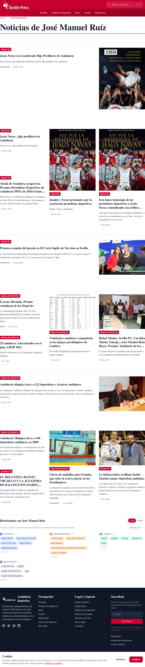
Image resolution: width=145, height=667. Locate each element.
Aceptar (136, 659)
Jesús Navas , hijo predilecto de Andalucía (20, 138)
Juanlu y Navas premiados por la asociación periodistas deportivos (70, 201)
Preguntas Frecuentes (121, 640)
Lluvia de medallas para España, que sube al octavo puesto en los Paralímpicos (70, 478)
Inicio (2, 17)
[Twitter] (8, 625)
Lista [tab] (132, 520)
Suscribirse (127, 621)
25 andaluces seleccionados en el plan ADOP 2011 (20, 345)
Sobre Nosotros (82, 602)
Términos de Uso (83, 618)
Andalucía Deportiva (61, 12)
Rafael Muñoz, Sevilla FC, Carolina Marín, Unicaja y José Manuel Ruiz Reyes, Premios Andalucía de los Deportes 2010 (122, 344)
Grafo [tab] (140, 520)
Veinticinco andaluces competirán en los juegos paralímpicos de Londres (71, 342)
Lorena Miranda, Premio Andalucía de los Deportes (17, 303)
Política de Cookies (83, 614)
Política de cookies (53, 663)
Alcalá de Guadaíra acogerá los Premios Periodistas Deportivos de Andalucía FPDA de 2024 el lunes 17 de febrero (22, 189)
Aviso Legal (80, 622)
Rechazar (121, 659)
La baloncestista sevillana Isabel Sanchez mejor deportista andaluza (121, 476)
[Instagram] (13, 625)
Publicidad (116, 636)
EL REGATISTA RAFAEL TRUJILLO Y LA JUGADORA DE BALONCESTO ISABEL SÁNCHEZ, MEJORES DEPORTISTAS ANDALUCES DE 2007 (23, 487)
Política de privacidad (129, 630)
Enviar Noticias (118, 644)
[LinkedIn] (19, 625)
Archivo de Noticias (48, 622)
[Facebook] (3, 625)
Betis (77, 12)
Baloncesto (100, 12)
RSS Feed (43, 626)
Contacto (79, 626)
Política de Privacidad (85, 610)
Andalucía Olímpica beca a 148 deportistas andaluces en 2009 (20, 440)
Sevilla (88, 12)
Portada (43, 12)
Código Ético (81, 606)
